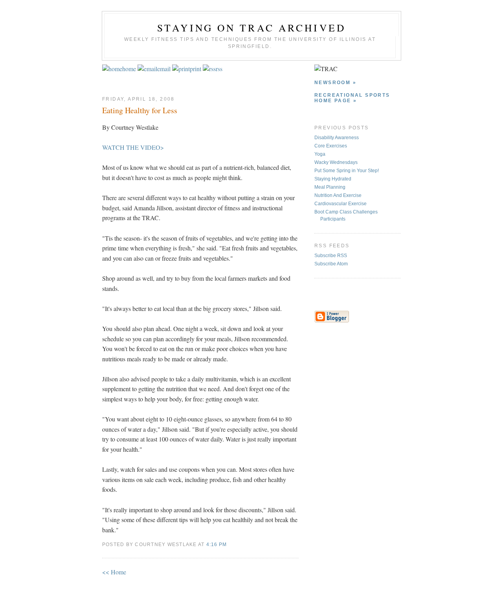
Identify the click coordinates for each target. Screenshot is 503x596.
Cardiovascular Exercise (340, 203)
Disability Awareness (336, 137)
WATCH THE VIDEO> (133, 147)
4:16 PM (216, 544)
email (164, 68)
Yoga (319, 154)
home (129, 68)
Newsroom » (335, 82)
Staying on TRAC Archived (251, 27)
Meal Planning (329, 187)
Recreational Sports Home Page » (352, 97)
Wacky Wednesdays (336, 162)
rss (219, 68)
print (195, 68)
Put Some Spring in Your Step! (346, 170)
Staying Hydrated (332, 179)
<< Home (114, 572)
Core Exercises (330, 146)
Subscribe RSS (330, 255)
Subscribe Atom (331, 264)
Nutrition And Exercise (338, 195)
